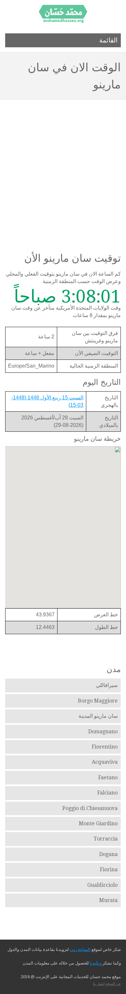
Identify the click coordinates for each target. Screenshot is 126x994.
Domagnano (103, 731)
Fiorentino (105, 747)
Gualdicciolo (102, 885)
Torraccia (106, 839)
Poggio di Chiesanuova (90, 808)
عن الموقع (113, 984)
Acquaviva (105, 762)
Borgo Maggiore (98, 701)
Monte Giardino (98, 823)
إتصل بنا (99, 984)
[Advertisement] (63, 166)
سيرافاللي (107, 685)
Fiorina (109, 869)
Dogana (108, 854)
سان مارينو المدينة (98, 716)
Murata (108, 900)
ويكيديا (95, 963)
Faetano (108, 777)
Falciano (107, 793)
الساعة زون (80, 949)
